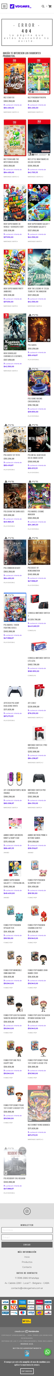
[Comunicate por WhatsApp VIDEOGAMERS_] (47, 1352)
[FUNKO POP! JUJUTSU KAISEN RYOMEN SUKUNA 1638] (39, 1003)
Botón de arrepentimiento (27, 1348)
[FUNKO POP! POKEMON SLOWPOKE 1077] (39, 868)
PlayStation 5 (33, 360)
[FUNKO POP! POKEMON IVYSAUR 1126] (15, 913)
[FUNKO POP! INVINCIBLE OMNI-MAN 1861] (15, 958)
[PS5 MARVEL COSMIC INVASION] (39, 494)
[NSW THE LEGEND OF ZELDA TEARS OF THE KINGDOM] (39, 267)
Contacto (27, 1267)
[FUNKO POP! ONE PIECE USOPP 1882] (15, 1048)
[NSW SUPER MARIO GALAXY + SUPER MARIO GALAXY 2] (39, 202)
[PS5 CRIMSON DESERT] (15, 550)
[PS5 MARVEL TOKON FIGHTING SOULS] (15, 607)
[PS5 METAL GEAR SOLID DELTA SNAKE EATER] (39, 437)
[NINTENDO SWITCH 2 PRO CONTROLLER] (39, 733)
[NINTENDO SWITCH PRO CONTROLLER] (39, 778)
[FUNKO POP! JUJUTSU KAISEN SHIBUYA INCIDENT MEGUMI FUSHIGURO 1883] (15, 1003)
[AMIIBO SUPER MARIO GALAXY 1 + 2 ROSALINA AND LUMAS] (15, 868)
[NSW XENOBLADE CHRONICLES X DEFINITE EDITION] (15, 331)
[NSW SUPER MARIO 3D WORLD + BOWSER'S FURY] (15, 202)
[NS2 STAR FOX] (15, 76)
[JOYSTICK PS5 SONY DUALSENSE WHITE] (15, 691)
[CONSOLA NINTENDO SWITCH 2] (39, 601)
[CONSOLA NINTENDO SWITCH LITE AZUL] (39, 646)
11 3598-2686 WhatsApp (27, 1278)
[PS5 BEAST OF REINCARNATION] (39, 550)
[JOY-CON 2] (39, 691)
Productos (27, 1262)
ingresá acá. (27, 1344)
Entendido (27, 1371)
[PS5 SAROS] (39, 327)
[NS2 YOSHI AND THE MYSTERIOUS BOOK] (15, 137)
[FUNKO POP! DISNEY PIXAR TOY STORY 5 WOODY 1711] (15, 1093)
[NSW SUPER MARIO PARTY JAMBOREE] (15, 267)
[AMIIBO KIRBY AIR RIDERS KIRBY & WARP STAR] (15, 823)
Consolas (32, 630)
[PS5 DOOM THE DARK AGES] (15, 494)
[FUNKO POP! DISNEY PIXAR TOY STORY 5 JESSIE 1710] (39, 1048)
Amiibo (6, 853)
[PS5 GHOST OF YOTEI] (15, 437)
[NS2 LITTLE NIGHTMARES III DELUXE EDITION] (39, 137)
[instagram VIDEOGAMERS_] (27, 1211)
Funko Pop (32, 898)
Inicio (27, 1257)
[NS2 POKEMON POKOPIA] (39, 76)
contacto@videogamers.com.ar (27, 1288)
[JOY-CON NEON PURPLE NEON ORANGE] (15, 778)
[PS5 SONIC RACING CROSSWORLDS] (39, 381)
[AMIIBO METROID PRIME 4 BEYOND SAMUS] (39, 823)
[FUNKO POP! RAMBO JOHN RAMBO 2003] (39, 958)
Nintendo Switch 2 (11, 112)
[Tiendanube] (27, 1332)
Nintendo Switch (11, 241)
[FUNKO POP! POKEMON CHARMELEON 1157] (39, 913)
